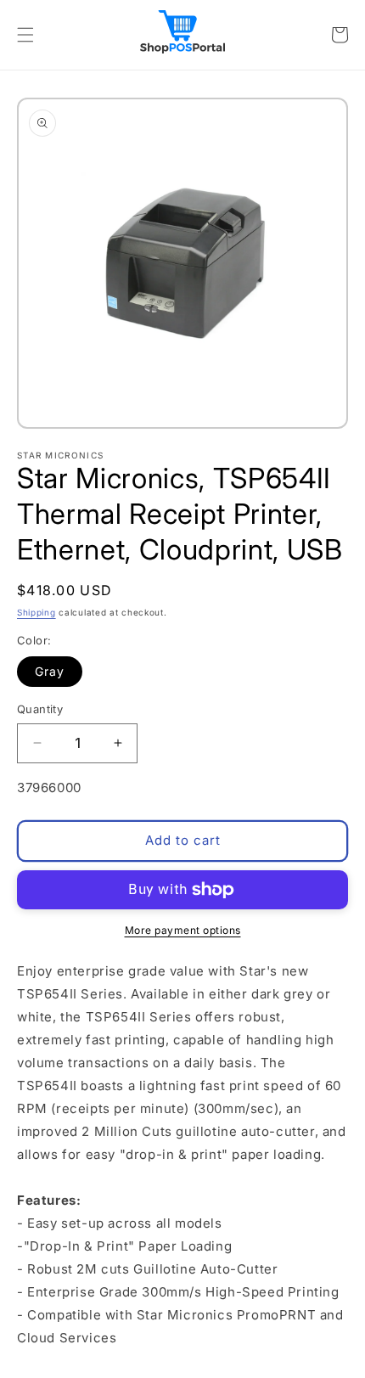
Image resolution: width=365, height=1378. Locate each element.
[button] (25, 34)
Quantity (40, 709)
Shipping (36, 612)
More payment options (183, 930)
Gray (50, 671)
